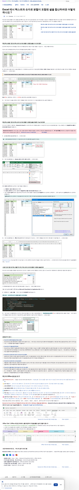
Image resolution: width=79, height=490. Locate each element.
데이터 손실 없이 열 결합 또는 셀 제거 (40, 383)
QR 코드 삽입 (8, 398)
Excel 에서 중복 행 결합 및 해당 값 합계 (13, 340)
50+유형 (37, 396)
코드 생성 (42, 379)
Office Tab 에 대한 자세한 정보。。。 (50, 444)
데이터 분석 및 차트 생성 (62, 379)
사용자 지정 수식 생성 (50, 379)
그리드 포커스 (12, 392)
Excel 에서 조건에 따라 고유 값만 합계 (12, 361)
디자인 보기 (19, 392)
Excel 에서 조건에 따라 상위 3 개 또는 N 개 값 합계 (15, 354)
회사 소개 (49, 477)
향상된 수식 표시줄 (27, 392)
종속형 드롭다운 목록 (31, 388)
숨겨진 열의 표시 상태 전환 (27, 390)
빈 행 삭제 (27, 383)
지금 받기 (7, 261)
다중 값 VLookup (25, 386)
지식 (15, 477)
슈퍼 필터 (26, 394)
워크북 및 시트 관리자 (38, 392)
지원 (42, 4)
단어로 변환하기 (31, 398)
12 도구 (15, 396)
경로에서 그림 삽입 (15, 398)
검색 (48, 4)
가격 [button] (28, 4)
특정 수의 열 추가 (13, 390)
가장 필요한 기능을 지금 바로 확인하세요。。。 (34, 405)
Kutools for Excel (6, 260)
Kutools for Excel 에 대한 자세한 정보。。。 (49, 419)
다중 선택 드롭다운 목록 (43, 388)
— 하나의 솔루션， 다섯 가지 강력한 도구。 (22, 1)
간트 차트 (42, 396)
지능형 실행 (35, 379)
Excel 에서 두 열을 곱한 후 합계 (11, 346)
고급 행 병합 (54, 398)
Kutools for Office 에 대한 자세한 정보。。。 (49, 467)
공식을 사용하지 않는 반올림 (56, 383)
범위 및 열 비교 (36, 390)
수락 (56, 484)
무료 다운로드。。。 (67, 419)
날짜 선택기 (62, 392)
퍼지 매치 (46, 386)
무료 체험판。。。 (46, 132)
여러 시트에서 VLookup (36, 386)
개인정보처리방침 (35, 477)
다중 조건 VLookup (15, 386)
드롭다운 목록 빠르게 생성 (19, 388)
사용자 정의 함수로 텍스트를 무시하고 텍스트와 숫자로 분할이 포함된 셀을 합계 (58, 32)
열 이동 (18, 390)
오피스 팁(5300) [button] (35, 4)
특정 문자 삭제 (28, 396)
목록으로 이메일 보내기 (17, 394)
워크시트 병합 (70, 392)
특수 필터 (32, 394)
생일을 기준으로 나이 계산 (62, 396)
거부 (61, 484)
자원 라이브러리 (49, 392)
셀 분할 (58, 398)
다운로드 (22, 4)
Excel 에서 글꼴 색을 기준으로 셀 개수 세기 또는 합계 (16, 367)
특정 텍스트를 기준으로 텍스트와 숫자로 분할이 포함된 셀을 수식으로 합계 (57, 24)
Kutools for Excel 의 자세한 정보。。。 (30, 132)
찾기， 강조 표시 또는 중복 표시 (16, 383)
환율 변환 (37, 398)
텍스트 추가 (21, 396)
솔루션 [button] (16, 4)
